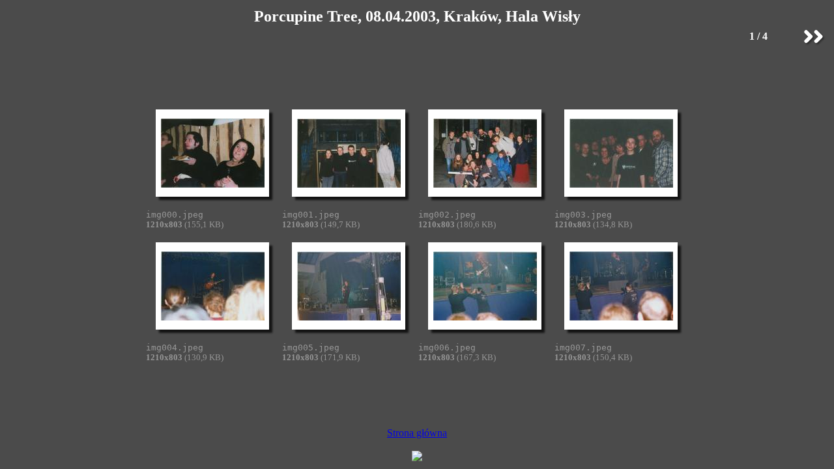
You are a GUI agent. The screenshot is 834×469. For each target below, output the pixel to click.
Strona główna (417, 432)
